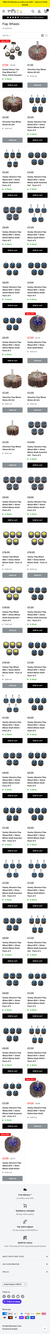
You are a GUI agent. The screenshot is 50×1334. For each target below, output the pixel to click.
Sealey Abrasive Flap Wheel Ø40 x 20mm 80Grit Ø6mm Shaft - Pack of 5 (36, 1001)
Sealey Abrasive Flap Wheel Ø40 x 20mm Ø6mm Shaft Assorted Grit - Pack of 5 (12, 1112)
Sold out (37, 85)
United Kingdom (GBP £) (13, 1284)
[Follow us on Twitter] (8, 1296)
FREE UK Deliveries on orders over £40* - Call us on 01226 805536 (25, 3)
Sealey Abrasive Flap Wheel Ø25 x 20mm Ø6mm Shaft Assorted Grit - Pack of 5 (37, 946)
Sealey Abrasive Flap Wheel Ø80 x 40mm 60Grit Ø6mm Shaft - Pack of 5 (11, 236)
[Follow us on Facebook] (4, 1296)
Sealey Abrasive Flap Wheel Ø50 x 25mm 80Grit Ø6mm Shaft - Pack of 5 (11, 346)
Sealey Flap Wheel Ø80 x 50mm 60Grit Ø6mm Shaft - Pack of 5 (37, 561)
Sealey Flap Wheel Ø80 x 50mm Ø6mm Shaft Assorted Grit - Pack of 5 (11, 616)
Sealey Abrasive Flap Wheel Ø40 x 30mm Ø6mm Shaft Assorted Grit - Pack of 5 (12, 836)
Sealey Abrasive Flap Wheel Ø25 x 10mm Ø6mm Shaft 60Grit (11, 1166)
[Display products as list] (46, 35)
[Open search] (33, 11)
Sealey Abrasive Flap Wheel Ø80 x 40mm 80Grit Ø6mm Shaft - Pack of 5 (11, 506)
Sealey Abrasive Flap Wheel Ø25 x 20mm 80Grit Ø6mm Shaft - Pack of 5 (36, 126)
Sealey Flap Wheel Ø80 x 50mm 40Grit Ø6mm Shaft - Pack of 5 (12, 561)
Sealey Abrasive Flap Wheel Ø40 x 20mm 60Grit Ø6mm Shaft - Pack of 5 (36, 726)
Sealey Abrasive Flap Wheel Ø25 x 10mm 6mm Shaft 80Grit (36, 345)
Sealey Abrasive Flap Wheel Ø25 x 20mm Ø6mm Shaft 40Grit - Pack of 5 (36, 1057)
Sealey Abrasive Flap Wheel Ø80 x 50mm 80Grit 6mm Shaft (36, 1111)
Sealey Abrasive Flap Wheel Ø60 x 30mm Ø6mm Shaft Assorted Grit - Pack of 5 (37, 616)
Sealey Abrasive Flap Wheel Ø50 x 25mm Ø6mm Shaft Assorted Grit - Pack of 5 (37, 181)
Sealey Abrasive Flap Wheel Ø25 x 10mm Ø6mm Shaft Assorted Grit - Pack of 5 (12, 891)
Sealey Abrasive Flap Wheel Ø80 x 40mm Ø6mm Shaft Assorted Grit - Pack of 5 (37, 450)
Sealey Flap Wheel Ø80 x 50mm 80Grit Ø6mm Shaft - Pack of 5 (12, 671)
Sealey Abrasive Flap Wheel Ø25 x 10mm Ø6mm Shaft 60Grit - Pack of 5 (36, 891)
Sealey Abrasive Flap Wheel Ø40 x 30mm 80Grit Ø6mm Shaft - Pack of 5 (36, 671)
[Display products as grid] (42, 35)
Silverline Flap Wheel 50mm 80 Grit (11, 398)
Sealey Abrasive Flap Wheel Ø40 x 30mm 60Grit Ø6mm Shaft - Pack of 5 (36, 781)
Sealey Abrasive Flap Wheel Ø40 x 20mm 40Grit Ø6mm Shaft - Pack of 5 (11, 291)
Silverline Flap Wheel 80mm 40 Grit (36, 398)
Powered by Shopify (9, 1329)
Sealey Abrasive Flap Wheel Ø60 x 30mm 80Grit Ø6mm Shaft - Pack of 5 (11, 1001)
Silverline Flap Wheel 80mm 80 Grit (11, 123)
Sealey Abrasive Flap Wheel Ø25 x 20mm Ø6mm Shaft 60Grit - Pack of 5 (11, 181)
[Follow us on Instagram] (13, 1296)
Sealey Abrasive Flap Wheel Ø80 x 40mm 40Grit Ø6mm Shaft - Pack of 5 (36, 506)
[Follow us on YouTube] (18, 1296)
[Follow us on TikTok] (22, 1296)
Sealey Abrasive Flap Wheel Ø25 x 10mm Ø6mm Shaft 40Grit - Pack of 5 (11, 726)
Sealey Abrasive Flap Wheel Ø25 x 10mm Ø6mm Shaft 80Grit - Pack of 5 (36, 236)
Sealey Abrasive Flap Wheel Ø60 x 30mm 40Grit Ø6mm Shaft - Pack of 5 (11, 946)
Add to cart (12, 85)
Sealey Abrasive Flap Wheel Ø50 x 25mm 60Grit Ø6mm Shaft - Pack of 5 (36, 836)
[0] (45, 11)
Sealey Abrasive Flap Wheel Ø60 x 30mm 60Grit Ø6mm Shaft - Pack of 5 (11, 781)
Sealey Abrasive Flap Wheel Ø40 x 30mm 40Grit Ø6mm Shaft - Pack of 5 (11, 1057)
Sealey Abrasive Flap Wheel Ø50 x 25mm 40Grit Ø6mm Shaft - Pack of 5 (36, 291)
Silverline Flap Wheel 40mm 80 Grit (11, 448)
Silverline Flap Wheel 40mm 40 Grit (36, 70)
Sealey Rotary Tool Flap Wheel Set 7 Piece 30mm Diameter (12, 72)
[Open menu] (3, 11)
